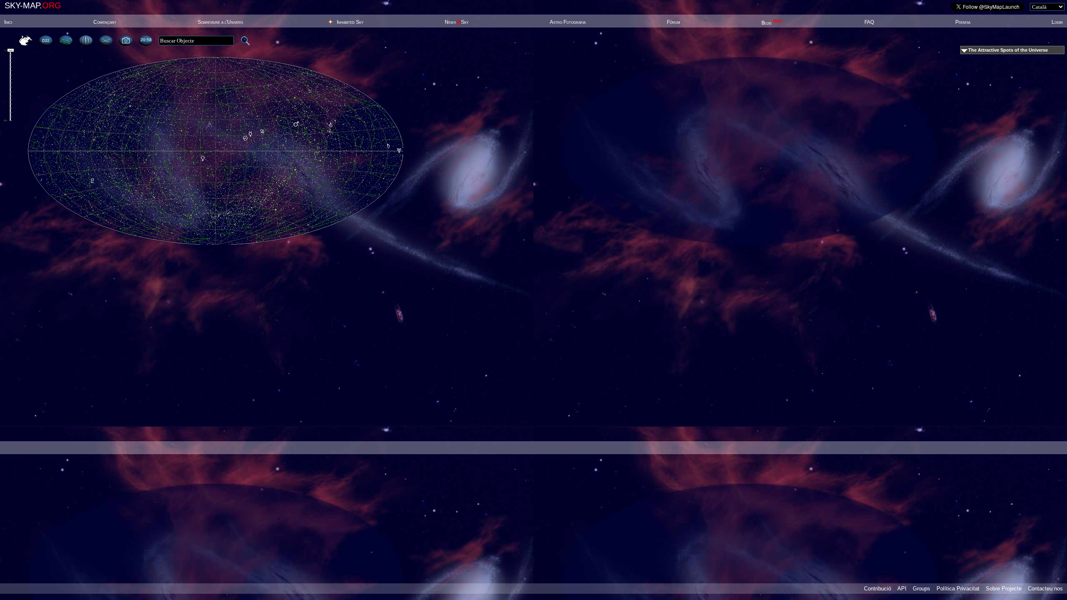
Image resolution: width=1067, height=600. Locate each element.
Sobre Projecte (1004, 588)
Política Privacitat (958, 588)
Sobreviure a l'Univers (220, 22)
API (902, 588)
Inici (8, 22)
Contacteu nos (1045, 588)
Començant (104, 22)
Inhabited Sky (350, 22)
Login (1057, 22)
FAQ (869, 22)
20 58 (145, 40)
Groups (921, 588)
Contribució (877, 588)
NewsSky (456, 22)
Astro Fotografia (568, 22)
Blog (772, 23)
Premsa (962, 22)
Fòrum (673, 22)
